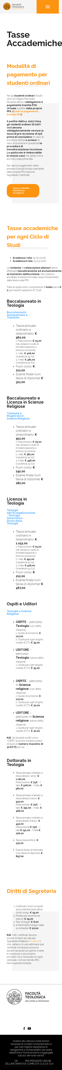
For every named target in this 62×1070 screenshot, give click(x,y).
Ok (16, 1060)
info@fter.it (34, 941)
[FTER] (14, 9)
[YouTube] (29, 1028)
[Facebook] (24, 1028)
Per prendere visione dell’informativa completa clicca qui (29, 1062)
